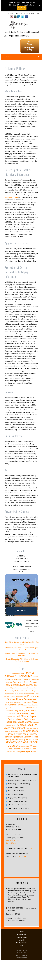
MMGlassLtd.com (11, 197)
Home (22, 931)
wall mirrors (21, 746)
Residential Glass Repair (21, 716)
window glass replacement (24, 751)
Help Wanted (21, 856)
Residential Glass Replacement (21, 719)
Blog (21, 946)
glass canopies (18, 702)
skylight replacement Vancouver (19, 737)
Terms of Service (21, 937)
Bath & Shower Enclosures (19, 674)
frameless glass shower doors (18, 696)
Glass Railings (27, 702)
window (27, 746)
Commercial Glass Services (25, 682)
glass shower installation (31, 705)
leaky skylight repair (23, 710)
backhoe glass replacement (16, 673)
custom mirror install (27, 688)
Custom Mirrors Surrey (23, 690)
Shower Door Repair (16, 731)
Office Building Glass (25, 713)
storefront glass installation (26, 739)
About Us (21, 940)
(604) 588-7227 (29, 48)
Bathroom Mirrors (24, 679)
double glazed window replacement (24, 693)
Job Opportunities (21, 943)
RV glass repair (24, 725)
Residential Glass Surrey (18, 721)
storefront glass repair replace (21, 743)
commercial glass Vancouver (13, 688)
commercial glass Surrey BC (21, 685)
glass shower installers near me (15, 708)
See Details (21, 8)
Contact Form (11, 843)
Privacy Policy (21, 934)
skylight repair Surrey (25, 734)
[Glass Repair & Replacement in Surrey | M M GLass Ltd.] (18, 22)
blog (31, 848)
